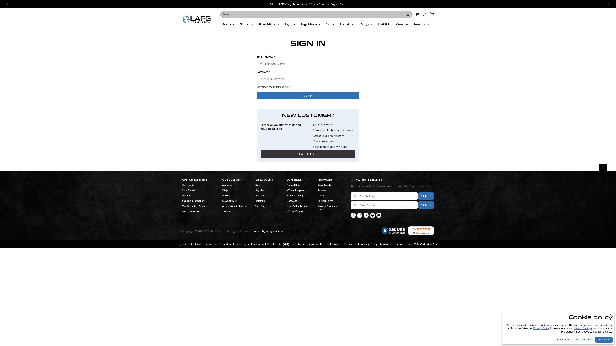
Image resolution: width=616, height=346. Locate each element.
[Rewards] (418, 14)
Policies (226, 195)
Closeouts (292, 200)
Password (263, 72)
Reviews (322, 190)
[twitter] (366, 215)
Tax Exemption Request (195, 206)
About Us (227, 184)
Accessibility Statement (234, 206)
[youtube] (378, 215)
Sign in (308, 95)
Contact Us (188, 184)
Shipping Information (193, 200)
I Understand (604, 339)
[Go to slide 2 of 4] (7, 3)
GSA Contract (229, 200)
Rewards (259, 195)
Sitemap (226, 211)
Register (259, 190)
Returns (186, 195)
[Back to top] (603, 167)
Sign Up (426, 196)
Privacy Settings (583, 328)
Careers (322, 195)
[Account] (425, 14)
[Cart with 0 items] (432, 14)
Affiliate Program (295, 190)
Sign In (258, 184)
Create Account (308, 154)
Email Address (266, 56)
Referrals (260, 200)
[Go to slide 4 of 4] (608, 3)
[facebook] (353, 215)
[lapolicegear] (196, 20)
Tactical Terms (325, 200)
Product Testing (295, 195)
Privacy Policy (541, 328)
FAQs (225, 190)
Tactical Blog (293, 184)
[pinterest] (372, 215)
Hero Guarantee (190, 211)
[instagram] (359, 215)
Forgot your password (273, 87)
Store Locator (325, 184)
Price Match (188, 190)
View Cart (260, 206)
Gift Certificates (295, 211)
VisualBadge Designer (298, 206)
